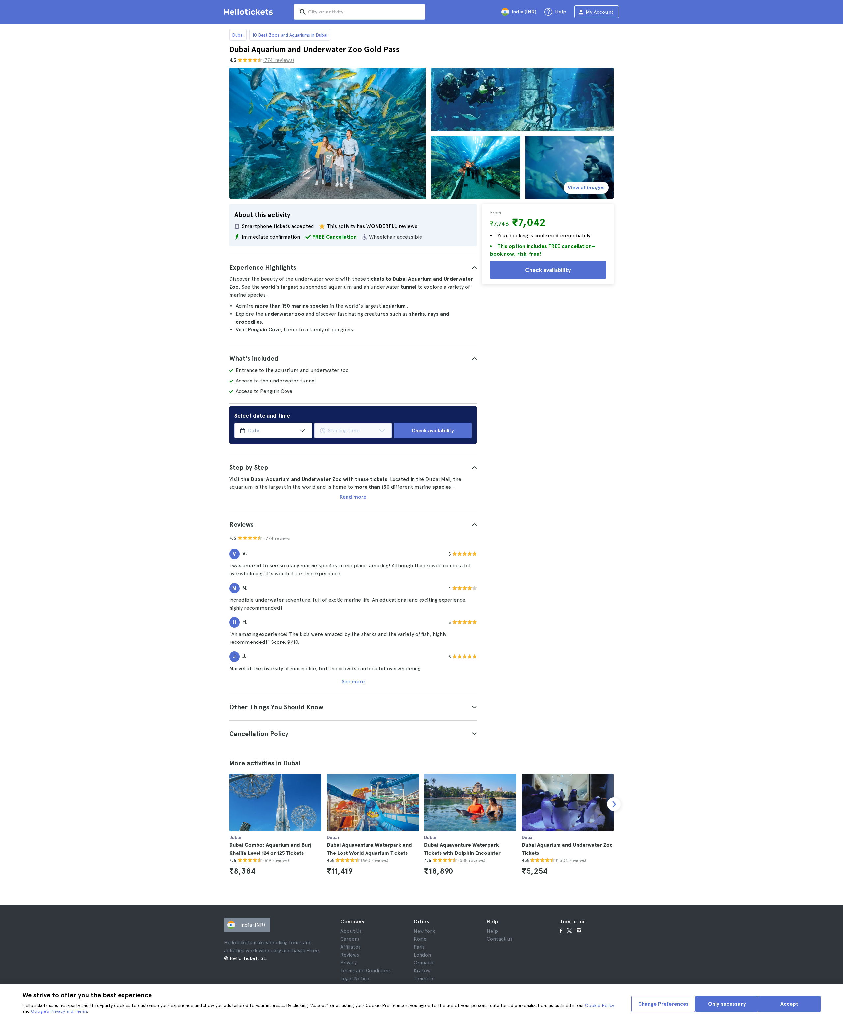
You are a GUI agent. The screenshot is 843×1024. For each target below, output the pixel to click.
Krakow (422, 971)
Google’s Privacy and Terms (59, 1011)
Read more (353, 497)
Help (492, 931)
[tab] (353, 267)
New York (424, 931)
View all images (586, 187)
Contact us (499, 939)
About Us (351, 931)
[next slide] (614, 804)
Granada (423, 963)
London (422, 955)
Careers (349, 939)
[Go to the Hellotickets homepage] (250, 12)
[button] (353, 267)
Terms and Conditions (365, 971)
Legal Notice (354, 979)
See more (353, 681)
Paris (419, 947)
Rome (420, 939)
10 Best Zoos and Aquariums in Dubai (289, 35)
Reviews (349, 955)
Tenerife (423, 979)
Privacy (348, 963)
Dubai (238, 35)
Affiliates (350, 947)
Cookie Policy (599, 1005)
